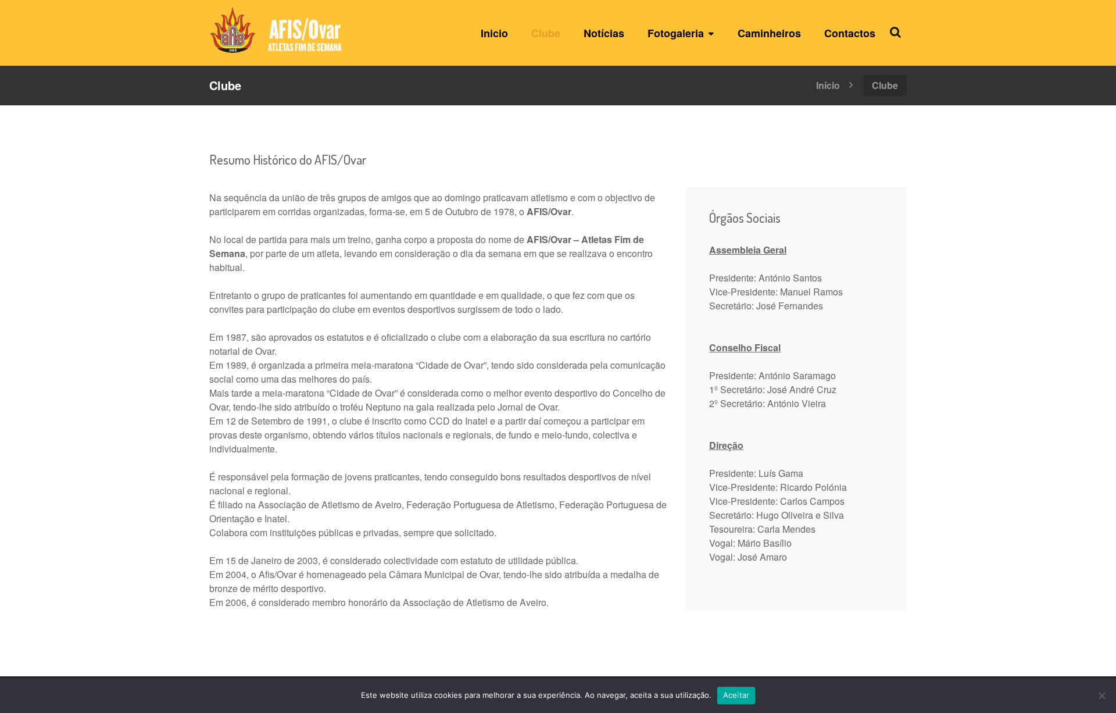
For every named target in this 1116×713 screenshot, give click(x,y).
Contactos (849, 33)
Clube (545, 33)
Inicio (494, 33)
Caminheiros (769, 33)
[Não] (1101, 695)
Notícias (604, 33)
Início (828, 84)
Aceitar (736, 695)
